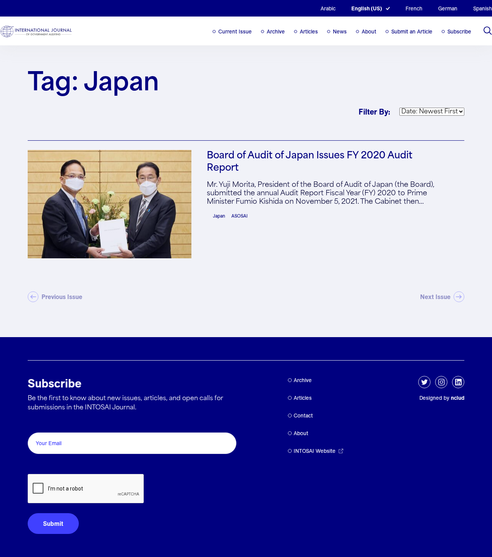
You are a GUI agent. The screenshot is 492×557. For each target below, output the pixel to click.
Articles (309, 31)
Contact (303, 415)
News (340, 31)
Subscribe (459, 31)
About (369, 31)
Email (37, 424)
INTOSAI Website (315, 450)
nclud (457, 397)
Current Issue (235, 31)
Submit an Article (411, 31)
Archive (276, 31)
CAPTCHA (46, 465)
